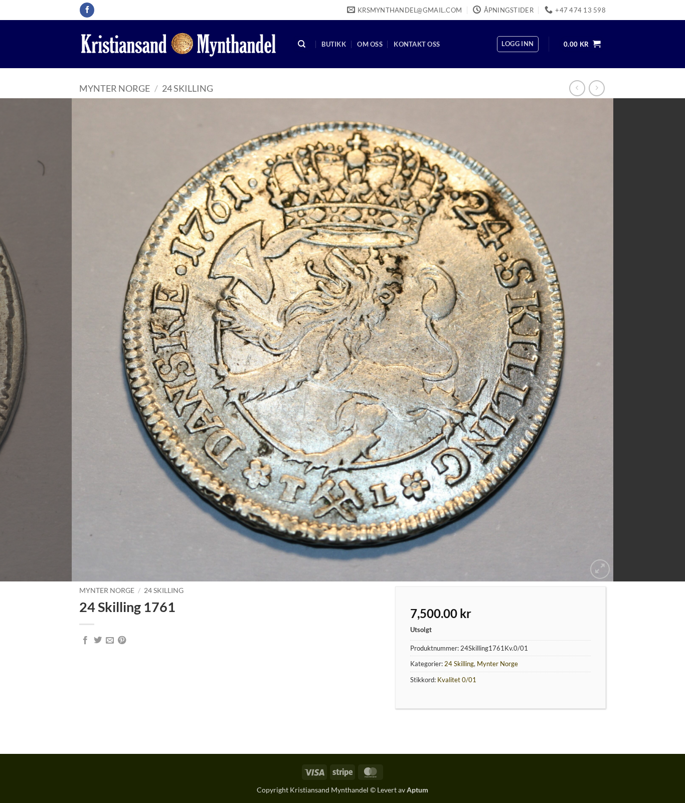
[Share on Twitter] (98, 640)
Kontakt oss (417, 44)
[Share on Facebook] (85, 640)
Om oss (370, 44)
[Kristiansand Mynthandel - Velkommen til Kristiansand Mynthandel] (178, 44)
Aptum (417, 789)
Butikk (333, 44)
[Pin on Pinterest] (122, 640)
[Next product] (577, 88)
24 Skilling (187, 88)
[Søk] (302, 44)
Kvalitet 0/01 (456, 680)
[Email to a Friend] (110, 640)
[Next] (658, 339)
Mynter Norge (114, 88)
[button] (517, 44)
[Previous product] (596, 88)
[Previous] (27, 339)
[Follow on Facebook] (87, 10)
